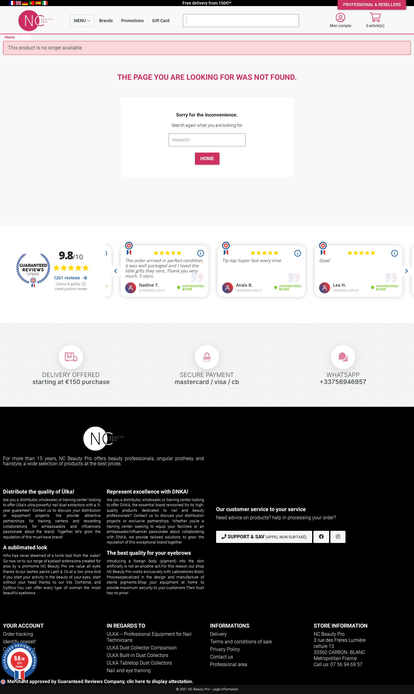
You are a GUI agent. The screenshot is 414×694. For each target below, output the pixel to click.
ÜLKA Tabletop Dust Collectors (139, 663)
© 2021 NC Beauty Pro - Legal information (207, 689)
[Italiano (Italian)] (45, 3)
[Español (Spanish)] (38, 3)
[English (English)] (19, 3)
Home (207, 158)
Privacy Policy (225, 649)
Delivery (218, 634)
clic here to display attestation (159, 681)
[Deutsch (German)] (25, 3)
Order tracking (18, 634)
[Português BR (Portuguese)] (32, 3)
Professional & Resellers (372, 4)
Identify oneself (19, 642)
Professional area (228, 664)
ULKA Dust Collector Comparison (142, 648)
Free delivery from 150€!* (206, 3)
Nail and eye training (129, 670)
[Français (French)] (12, 3)
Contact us (221, 657)
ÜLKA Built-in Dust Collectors (137, 655)
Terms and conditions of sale (241, 642)
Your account (23, 625)
